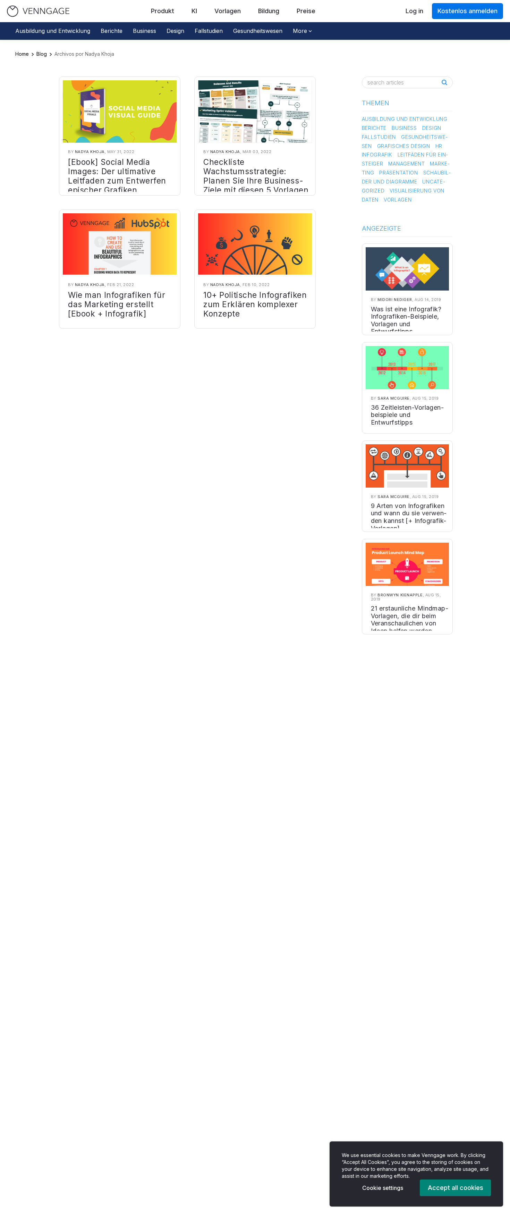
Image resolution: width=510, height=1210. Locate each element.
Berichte (111, 30)
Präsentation (398, 173)
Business (144, 30)
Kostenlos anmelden (467, 11)
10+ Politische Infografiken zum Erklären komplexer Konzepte (255, 304)
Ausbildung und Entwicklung (52, 30)
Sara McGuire (393, 398)
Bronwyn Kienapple (400, 595)
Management (406, 164)
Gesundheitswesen (257, 30)
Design (175, 30)
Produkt (162, 11)
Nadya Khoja (90, 151)
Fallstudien (209, 30)
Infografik (377, 155)
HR (438, 146)
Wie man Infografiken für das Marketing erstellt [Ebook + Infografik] (116, 304)
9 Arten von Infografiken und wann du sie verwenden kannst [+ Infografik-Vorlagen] (409, 517)
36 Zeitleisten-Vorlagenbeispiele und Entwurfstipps (407, 415)
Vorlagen (227, 11)
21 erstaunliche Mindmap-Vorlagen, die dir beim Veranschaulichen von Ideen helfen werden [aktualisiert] (410, 623)
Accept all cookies (455, 1187)
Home (22, 54)
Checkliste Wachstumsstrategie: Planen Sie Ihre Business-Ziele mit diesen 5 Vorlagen (255, 176)
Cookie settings (382, 1187)
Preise (306, 11)
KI (194, 11)
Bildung (268, 11)
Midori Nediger (394, 299)
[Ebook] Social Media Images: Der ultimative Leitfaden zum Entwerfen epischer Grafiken (117, 176)
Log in (414, 11)
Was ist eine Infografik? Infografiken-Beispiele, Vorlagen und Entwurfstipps (406, 320)
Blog (41, 54)
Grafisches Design (403, 146)
